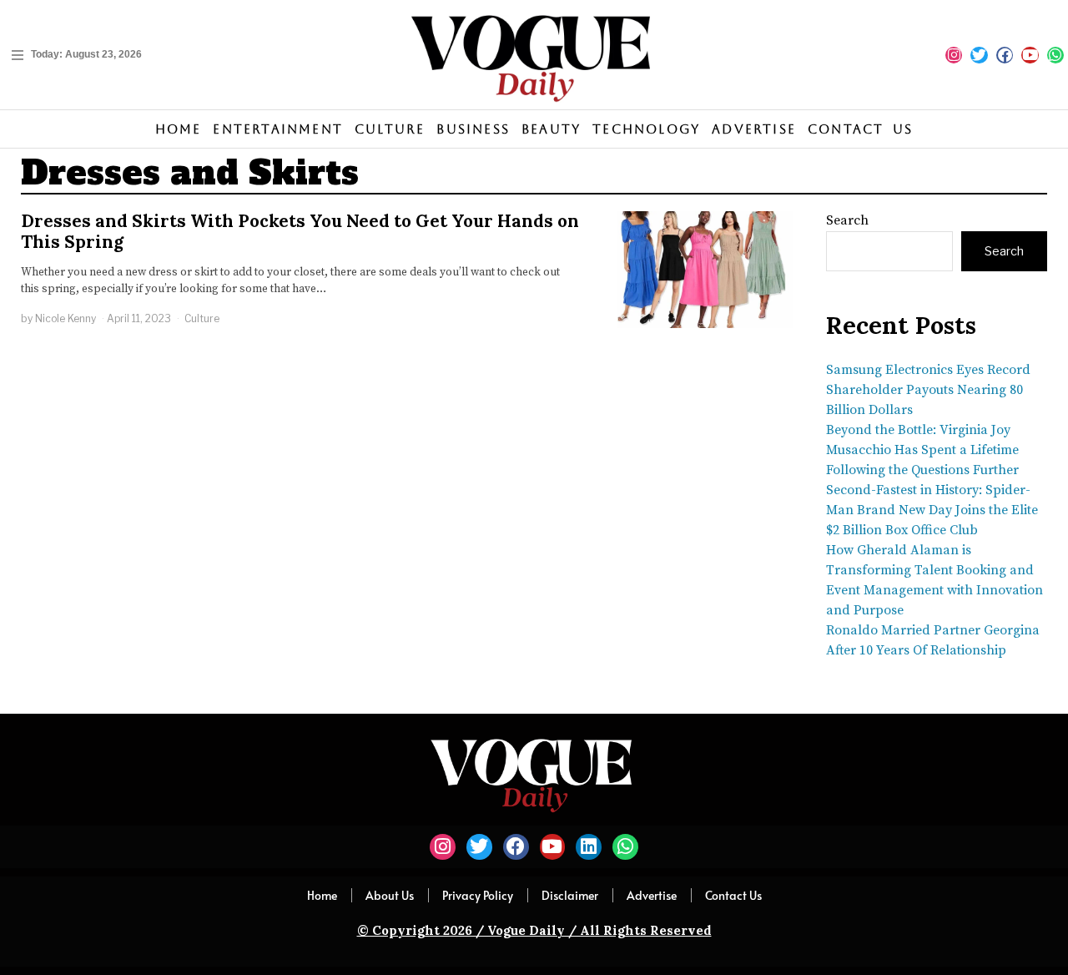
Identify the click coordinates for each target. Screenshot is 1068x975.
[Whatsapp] (1055, 55)
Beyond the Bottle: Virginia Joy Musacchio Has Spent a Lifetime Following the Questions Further (922, 450)
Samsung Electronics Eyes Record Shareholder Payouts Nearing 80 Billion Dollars (928, 389)
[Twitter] (978, 55)
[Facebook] (1004, 55)
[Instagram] (953, 55)
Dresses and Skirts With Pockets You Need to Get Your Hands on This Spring (300, 231)
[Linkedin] (589, 847)
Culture (201, 318)
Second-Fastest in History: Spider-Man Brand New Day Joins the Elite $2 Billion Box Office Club (932, 510)
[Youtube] (1029, 55)
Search (847, 220)
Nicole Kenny (65, 318)
